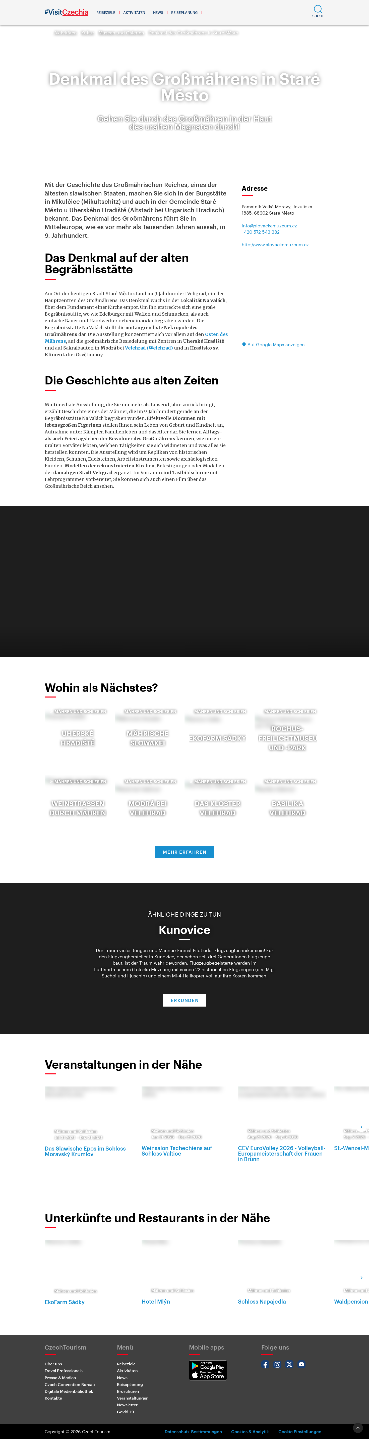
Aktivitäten (134, 12)
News (158, 12)
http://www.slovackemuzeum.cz (275, 244)
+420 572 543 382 (261, 232)
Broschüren (128, 1391)
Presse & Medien (60, 1377)
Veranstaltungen (133, 1398)
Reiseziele (105, 12)
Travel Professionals (64, 1370)
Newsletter (127, 1404)
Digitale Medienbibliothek (69, 1391)
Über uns (53, 1363)
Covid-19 (125, 1411)
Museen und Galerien (121, 32)
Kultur (87, 32)
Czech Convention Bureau (70, 1384)
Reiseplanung (184, 12)
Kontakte (53, 1398)
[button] (318, 12)
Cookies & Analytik (250, 1431)
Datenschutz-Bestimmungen (193, 1431)
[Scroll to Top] (358, 1428)
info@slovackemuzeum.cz (269, 225)
